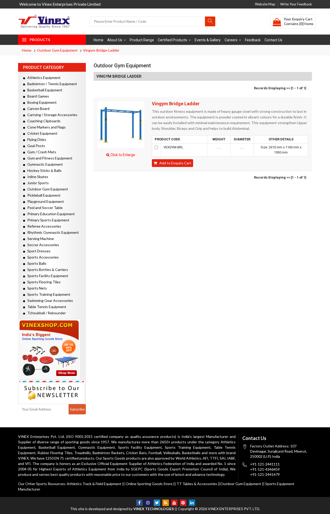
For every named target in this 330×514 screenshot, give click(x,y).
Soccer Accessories (42, 245)
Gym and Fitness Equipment (48, 158)
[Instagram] (148, 503)
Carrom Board (37, 108)
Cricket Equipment (41, 133)
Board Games (37, 96)
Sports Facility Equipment (46, 276)
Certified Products (172, 40)
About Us (114, 40)
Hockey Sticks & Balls (43, 170)
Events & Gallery (208, 40)
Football (154, 453)
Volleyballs (171, 453)
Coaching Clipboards (43, 121)
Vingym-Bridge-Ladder (101, 50)
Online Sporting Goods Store (149, 483)
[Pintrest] (183, 503)
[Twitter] (157, 503)
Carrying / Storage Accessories (51, 115)
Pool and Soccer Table (44, 207)
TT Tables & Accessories (197, 483)
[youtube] (174, 503)
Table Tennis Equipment (45, 306)
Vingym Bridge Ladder (176, 103)
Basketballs (191, 453)
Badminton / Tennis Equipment (51, 84)
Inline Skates (36, 176)
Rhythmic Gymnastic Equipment (52, 232)
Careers (231, 40)
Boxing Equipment (41, 102)
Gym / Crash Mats (40, 152)
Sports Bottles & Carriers (46, 269)
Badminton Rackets (108, 453)
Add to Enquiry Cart (174, 163)
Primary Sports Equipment (47, 220)
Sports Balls (35, 263)
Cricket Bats (136, 453)
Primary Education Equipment (50, 214)
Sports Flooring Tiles (43, 282)
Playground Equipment (44, 201)
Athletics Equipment (43, 77)
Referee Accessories (43, 226)
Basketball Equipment (43, 90)
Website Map (265, 4)
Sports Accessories (42, 257)
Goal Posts (35, 145)
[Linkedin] (192, 503)
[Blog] (165, 503)
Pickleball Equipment (43, 195)
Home (98, 40)
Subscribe (77, 409)
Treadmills (82, 453)
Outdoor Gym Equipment (57, 50)
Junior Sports (37, 183)
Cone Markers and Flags (45, 127)
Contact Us (273, 40)
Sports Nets (36, 288)
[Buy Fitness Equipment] (52, 349)
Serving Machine (39, 238)
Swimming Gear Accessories (49, 300)
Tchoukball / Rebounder (45, 313)
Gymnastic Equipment (44, 164)
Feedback (253, 40)
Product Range (142, 40)
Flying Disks (35, 139)
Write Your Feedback (296, 4)
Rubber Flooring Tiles (54, 453)
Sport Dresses (38, 251)
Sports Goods (114, 458)
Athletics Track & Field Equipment (94, 483)
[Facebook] (139, 503)
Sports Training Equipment (47, 294)
